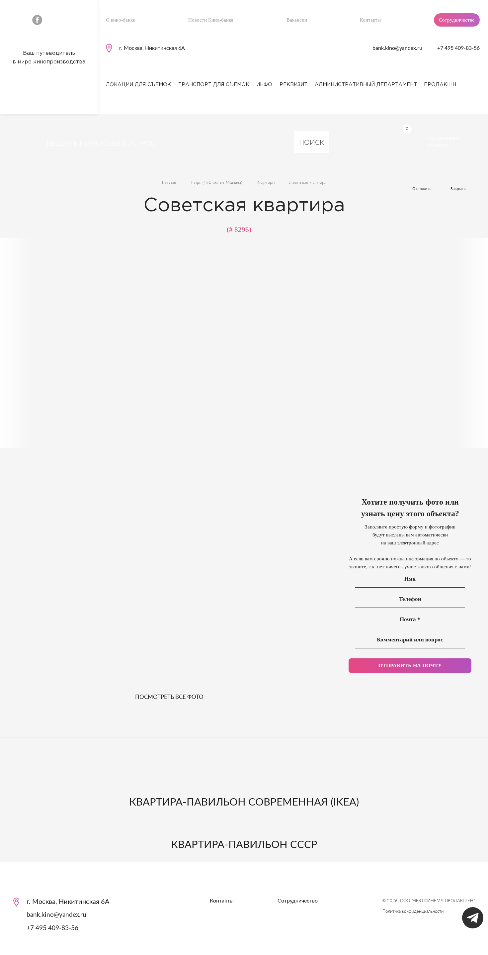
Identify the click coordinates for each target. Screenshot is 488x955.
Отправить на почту (410, 665)
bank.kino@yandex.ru (397, 48)
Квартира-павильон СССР (244, 845)
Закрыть (458, 188)
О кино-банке (120, 20)
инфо (264, 84)
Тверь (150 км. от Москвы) (216, 182)
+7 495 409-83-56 (458, 48)
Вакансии (296, 20)
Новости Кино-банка (210, 20)
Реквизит (293, 84)
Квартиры (266, 182)
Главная (169, 182)
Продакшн (440, 84)
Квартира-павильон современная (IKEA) (244, 802)
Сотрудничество (457, 20)
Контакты (370, 20)
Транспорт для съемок (213, 84)
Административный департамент (366, 84)
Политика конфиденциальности (413, 911)
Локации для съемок (138, 84)
